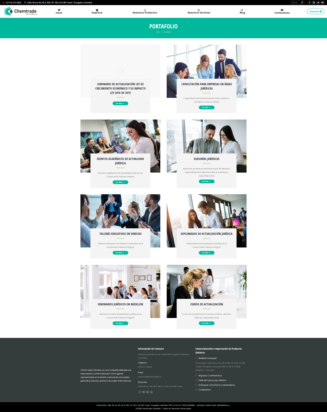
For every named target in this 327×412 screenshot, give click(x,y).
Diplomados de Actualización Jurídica (206, 234)
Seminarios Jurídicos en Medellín (120, 304)
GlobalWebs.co (224, 405)
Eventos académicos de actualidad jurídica (120, 161)
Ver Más (119, 103)
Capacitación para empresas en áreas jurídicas (207, 86)
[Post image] (120, 71)
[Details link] (120, 61)
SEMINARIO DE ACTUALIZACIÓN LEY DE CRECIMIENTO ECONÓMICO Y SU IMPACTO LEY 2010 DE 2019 (120, 88)
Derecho (120, 97)
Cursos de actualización (206, 304)
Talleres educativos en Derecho (120, 234)
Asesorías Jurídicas (206, 159)
